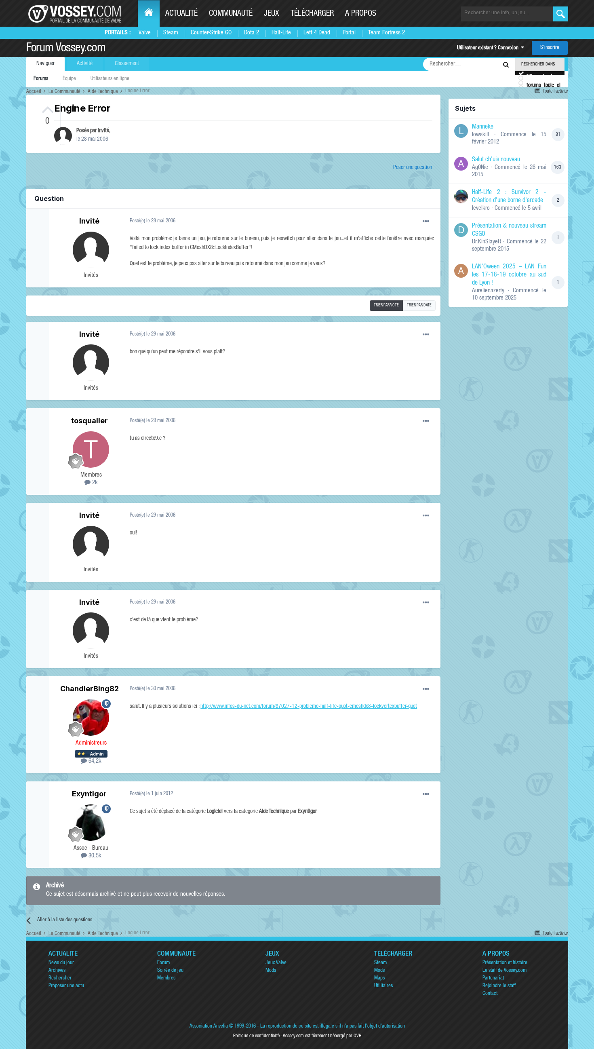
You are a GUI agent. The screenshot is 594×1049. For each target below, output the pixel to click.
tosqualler (89, 420)
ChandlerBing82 (89, 688)
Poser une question (412, 168)
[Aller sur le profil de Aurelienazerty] (461, 271)
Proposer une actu (66, 986)
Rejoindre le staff (499, 986)
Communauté (231, 14)
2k (94, 483)
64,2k (94, 761)
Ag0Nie (480, 168)
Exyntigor (89, 793)
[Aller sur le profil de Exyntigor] (91, 822)
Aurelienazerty (488, 291)
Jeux (271, 14)
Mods (270, 970)
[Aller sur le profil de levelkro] (461, 196)
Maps (379, 978)
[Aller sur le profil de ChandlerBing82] (91, 717)
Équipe (69, 79)
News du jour (61, 963)
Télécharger (312, 14)
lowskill (480, 135)
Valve (145, 33)
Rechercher (60, 978)
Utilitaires (383, 986)
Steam (170, 33)
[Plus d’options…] (426, 221)
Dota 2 (251, 33)
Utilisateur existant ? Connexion (489, 48)
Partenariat (493, 978)
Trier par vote (386, 306)
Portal (349, 33)
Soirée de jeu (170, 970)
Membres (166, 978)
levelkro (481, 208)
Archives (56, 970)
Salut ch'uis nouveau (496, 160)
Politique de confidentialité (256, 1036)
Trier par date (419, 306)
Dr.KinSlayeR (486, 242)
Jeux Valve (275, 963)
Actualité (181, 14)
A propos (360, 14)
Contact (489, 993)
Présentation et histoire (504, 963)
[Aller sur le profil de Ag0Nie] (461, 164)
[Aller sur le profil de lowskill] (461, 131)
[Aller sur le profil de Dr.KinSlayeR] (461, 230)
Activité (85, 64)
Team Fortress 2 (386, 33)
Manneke (482, 127)
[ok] (560, 13)
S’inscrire (549, 48)
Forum (163, 963)
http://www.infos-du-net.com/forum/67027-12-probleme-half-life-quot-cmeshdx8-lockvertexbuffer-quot (308, 706)
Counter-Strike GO (211, 33)
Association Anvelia (209, 1026)
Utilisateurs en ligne (110, 79)
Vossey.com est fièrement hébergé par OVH (322, 1036)
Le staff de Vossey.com (504, 970)
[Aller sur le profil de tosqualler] (91, 449)
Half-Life (281, 33)
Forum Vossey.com (65, 49)
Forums (41, 79)
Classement (127, 64)
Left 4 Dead (316, 33)
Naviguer (45, 64)
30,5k (94, 856)
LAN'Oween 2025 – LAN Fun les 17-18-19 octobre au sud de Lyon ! (509, 275)
